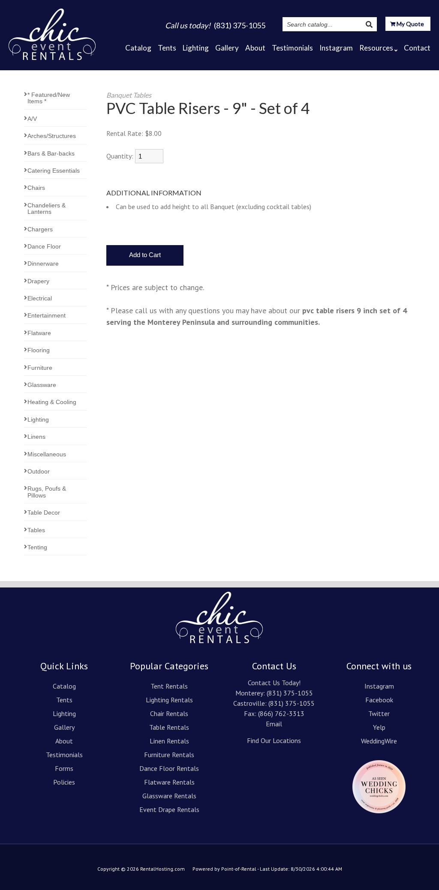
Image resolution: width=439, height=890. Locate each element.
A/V (32, 118)
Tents (167, 47)
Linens (36, 436)
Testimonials (292, 47)
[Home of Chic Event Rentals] (219, 640)
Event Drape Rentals (169, 809)
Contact (417, 47)
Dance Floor (44, 246)
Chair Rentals (169, 713)
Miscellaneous (46, 454)
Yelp (379, 727)
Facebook (379, 699)
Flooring (38, 350)
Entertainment (46, 315)
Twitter (379, 713)
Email (274, 723)
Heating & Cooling (51, 402)
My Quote (409, 23)
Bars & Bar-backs (51, 153)
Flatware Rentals (169, 782)
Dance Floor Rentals (169, 768)
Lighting (196, 47)
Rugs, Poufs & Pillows (46, 491)
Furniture (39, 367)
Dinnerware (43, 263)
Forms (64, 768)
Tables (36, 530)
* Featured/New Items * (48, 98)
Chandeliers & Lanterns (46, 208)
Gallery (227, 47)
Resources (376, 47)
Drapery (38, 281)
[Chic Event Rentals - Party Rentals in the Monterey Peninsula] (52, 32)
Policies (64, 782)
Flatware (39, 333)
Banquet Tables (128, 95)
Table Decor (43, 512)
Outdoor (38, 471)
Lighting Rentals (169, 699)
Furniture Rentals (169, 754)
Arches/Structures (51, 135)
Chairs (36, 187)
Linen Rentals (169, 741)
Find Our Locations (274, 740)
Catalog (138, 47)
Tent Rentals (169, 686)
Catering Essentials (53, 170)
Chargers (40, 229)
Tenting (37, 547)
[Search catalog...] (369, 24)
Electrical (39, 298)
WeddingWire (379, 741)
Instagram (336, 47)
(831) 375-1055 (290, 693)
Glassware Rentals (169, 795)
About (255, 47)
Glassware (41, 384)
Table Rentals (169, 727)
